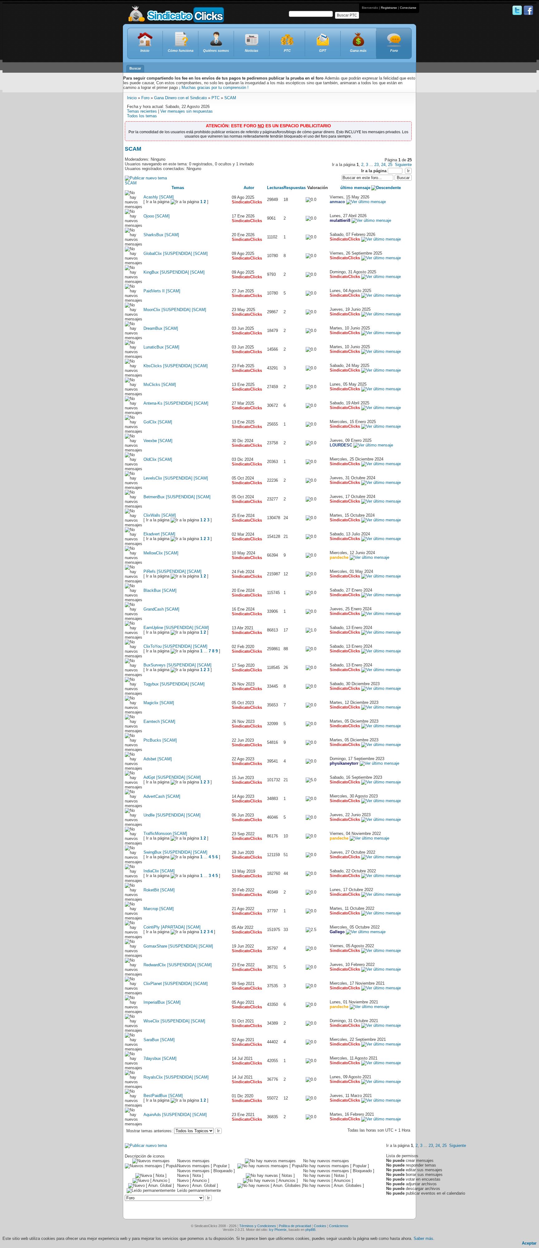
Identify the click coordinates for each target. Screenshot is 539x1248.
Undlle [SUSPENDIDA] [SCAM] (172, 815)
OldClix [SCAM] (157, 459)
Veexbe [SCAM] (157, 440)
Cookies (320, 1226)
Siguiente (403, 164)
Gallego (337, 931)
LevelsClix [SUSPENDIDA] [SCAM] (175, 478)
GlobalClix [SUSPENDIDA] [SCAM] (175, 253)
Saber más (423, 1238)
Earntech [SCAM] (159, 721)
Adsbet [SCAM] (157, 759)
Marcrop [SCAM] (158, 908)
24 (383, 164)
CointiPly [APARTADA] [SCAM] (172, 927)
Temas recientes (142, 111)
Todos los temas (142, 116)
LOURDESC (341, 445)
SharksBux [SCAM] (161, 234)
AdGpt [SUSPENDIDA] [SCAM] (172, 777)
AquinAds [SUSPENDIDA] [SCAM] (175, 1114)
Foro (145, 97)
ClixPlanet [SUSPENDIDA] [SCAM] (175, 983)
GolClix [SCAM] (157, 422)
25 (390, 164)
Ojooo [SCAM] (156, 216)
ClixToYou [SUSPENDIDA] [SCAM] (175, 646)
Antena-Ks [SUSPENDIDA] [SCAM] (175, 403)
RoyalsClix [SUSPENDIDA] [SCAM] (176, 1077)
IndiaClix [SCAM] (159, 871)
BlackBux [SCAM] (160, 590)
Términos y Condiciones (257, 1226)
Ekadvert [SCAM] (159, 534)
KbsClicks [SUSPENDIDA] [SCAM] (175, 365)
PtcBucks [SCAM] (160, 740)
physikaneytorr (344, 763)
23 (376, 164)
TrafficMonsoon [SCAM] (165, 833)
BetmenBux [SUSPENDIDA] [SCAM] (177, 497)
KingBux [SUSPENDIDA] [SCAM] (174, 272)
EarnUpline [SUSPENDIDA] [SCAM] (176, 627)
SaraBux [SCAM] (159, 1039)
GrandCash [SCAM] (161, 609)
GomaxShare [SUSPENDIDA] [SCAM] (178, 946)
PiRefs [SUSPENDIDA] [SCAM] (172, 571)
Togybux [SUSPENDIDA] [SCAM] (174, 684)
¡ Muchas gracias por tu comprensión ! (214, 87)
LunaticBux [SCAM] (161, 347)
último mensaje (355, 187)
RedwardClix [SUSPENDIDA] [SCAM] (177, 965)
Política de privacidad (295, 1226)
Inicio (132, 97)
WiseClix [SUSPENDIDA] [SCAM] (174, 1021)
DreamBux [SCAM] (160, 328)
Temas (178, 187)
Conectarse (408, 7)
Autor (249, 187)
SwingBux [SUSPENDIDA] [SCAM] (175, 852)
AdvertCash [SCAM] (161, 796)
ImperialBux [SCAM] (162, 1002)
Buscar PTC (347, 15)
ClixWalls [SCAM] (159, 515)
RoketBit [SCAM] (159, 890)
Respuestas (295, 187)
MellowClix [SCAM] (160, 553)
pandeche (339, 557)
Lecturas (275, 187)
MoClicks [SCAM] (159, 384)
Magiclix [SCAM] (158, 702)
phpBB (310, 1229)
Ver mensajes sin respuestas (186, 111)
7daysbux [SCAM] (160, 1058)
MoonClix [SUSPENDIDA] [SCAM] (174, 309)
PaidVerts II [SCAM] (161, 291)
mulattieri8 (340, 220)
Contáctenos (338, 1226)
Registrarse (389, 7)
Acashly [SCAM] (158, 197)
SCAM (230, 97)
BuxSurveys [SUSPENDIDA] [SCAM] (177, 665)
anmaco (337, 201)
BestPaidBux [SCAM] (163, 1095)
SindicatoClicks (247, 202)
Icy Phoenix (278, 1229)
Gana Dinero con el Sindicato (180, 97)
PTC (215, 97)
